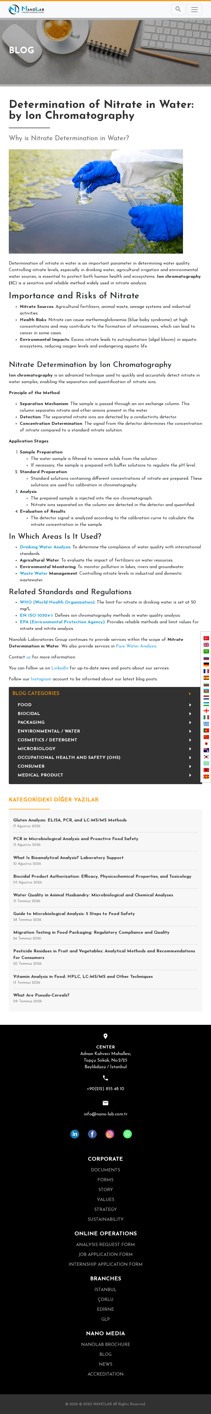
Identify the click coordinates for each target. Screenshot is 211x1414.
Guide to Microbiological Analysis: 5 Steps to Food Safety (74, 917)
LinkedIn (59, 668)
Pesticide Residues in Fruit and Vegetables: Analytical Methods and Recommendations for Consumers (104, 957)
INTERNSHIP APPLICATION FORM (106, 1264)
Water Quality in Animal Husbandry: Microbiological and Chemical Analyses (93, 898)
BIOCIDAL (29, 714)
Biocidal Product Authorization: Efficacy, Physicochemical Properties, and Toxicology (102, 879)
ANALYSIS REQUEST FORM (105, 1245)
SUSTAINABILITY (106, 1219)
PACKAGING (31, 722)
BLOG (105, 1355)
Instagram (41, 679)
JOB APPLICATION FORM (106, 1255)
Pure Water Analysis (136, 646)
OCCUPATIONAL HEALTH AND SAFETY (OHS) (69, 758)
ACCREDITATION (106, 1374)
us (28, 657)
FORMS (105, 1180)
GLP (105, 1319)
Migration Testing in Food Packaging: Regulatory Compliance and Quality (91, 935)
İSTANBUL (105, 1290)
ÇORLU (105, 1300)
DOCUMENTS (105, 1170)
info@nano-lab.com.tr (105, 1114)
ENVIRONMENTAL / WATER (49, 731)
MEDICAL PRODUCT (40, 775)
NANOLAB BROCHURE (105, 1345)
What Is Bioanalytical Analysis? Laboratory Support (68, 861)
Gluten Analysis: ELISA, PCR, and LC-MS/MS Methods (70, 823)
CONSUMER (31, 766)
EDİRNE (105, 1310)
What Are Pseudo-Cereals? (41, 998)
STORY (105, 1190)
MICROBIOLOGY (36, 749)
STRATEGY (105, 1210)
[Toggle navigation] (194, 9)
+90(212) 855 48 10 (105, 1089)
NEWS (105, 1364)
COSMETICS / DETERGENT (47, 740)
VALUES (105, 1200)
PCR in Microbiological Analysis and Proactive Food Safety (75, 842)
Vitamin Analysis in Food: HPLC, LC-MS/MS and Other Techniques (83, 979)
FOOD (25, 705)
